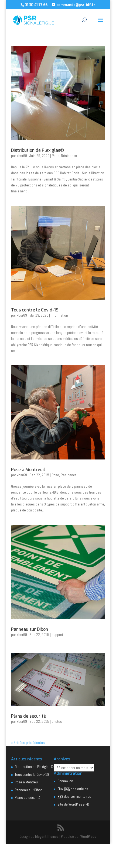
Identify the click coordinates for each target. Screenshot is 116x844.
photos (57, 721)
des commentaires (74, 796)
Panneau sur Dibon (29, 629)
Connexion (65, 781)
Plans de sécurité (28, 716)
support (57, 634)
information (59, 315)
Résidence (69, 155)
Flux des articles (72, 789)
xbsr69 (22, 155)
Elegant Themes (47, 836)
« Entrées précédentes (28, 742)
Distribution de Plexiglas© (37, 150)
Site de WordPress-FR (73, 804)
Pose (55, 155)
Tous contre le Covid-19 (35, 310)
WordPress (88, 836)
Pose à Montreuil (28, 469)
